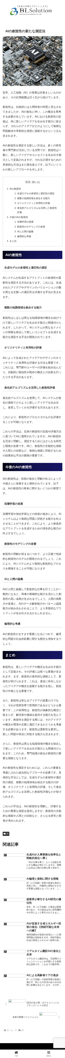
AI (7, 834)
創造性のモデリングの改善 (31, 226)
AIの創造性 (15, 188)
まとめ (13, 241)
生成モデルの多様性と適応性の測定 (35, 193)
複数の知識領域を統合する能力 (33, 198)
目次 (28, 182)
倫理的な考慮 (24, 236)
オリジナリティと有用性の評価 (33, 203)
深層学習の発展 (25, 221)
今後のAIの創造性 (19, 217)
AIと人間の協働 (25, 231)
